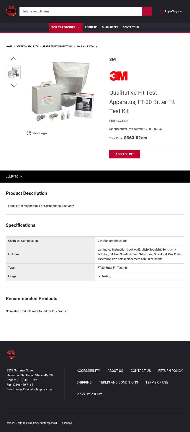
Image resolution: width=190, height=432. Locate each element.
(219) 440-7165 (23, 384)
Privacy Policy (89, 394)
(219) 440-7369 (27, 380)
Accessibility (88, 371)
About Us (91, 27)
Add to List (124, 154)
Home (9, 46)
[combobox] (85, 11)
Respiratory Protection (57, 46)
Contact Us (131, 27)
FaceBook (66, 422)
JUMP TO (12, 176)
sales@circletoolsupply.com (34, 389)
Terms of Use (156, 382)
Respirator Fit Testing (87, 46)
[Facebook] (77, 423)
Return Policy (170, 371)
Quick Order (110, 27)
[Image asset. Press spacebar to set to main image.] (14, 72)
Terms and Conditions (118, 382)
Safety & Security (27, 46)
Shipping (84, 382)
